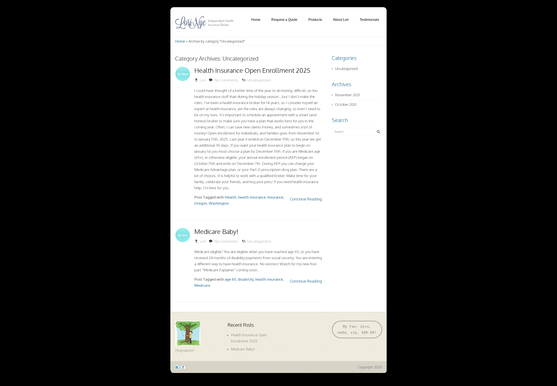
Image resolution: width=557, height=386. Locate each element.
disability (245, 279)
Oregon (200, 203)
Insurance (275, 197)
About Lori (341, 20)
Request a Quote (284, 20)
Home (255, 20)
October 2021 (345, 104)
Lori (203, 80)
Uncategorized (259, 80)
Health (230, 197)
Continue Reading (306, 199)
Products (315, 20)
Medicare (202, 285)
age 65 (230, 279)
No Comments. (226, 80)
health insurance (252, 197)
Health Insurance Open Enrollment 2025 (252, 70)
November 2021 (347, 95)
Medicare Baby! (216, 231)
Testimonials (369, 20)
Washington (219, 203)
